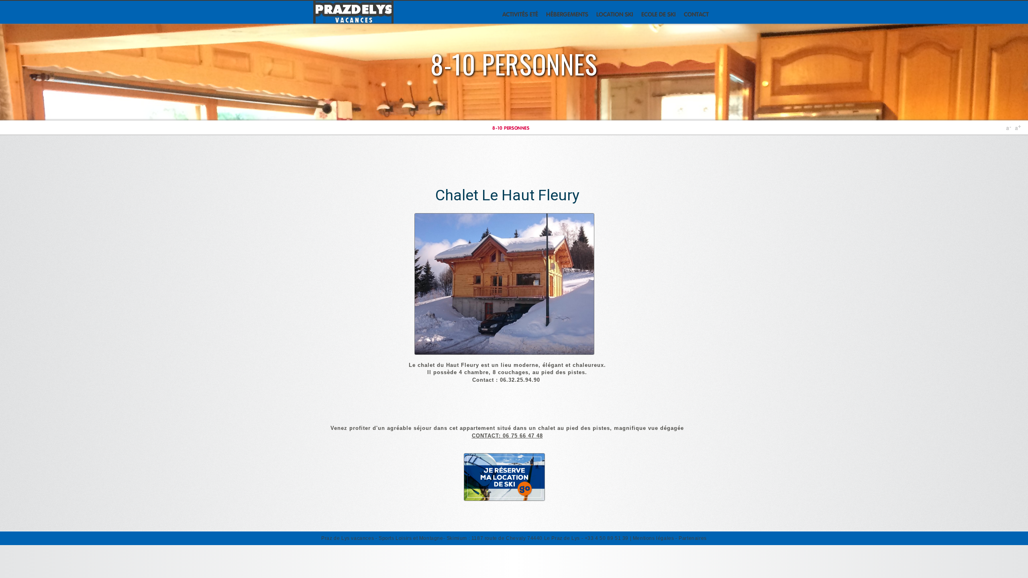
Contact (696, 14)
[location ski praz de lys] (507, 496)
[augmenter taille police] (1018, 129)
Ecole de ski (658, 14)
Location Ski (614, 14)
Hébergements (567, 14)
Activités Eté (520, 14)
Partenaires (693, 538)
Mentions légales (653, 538)
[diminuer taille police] (1009, 129)
